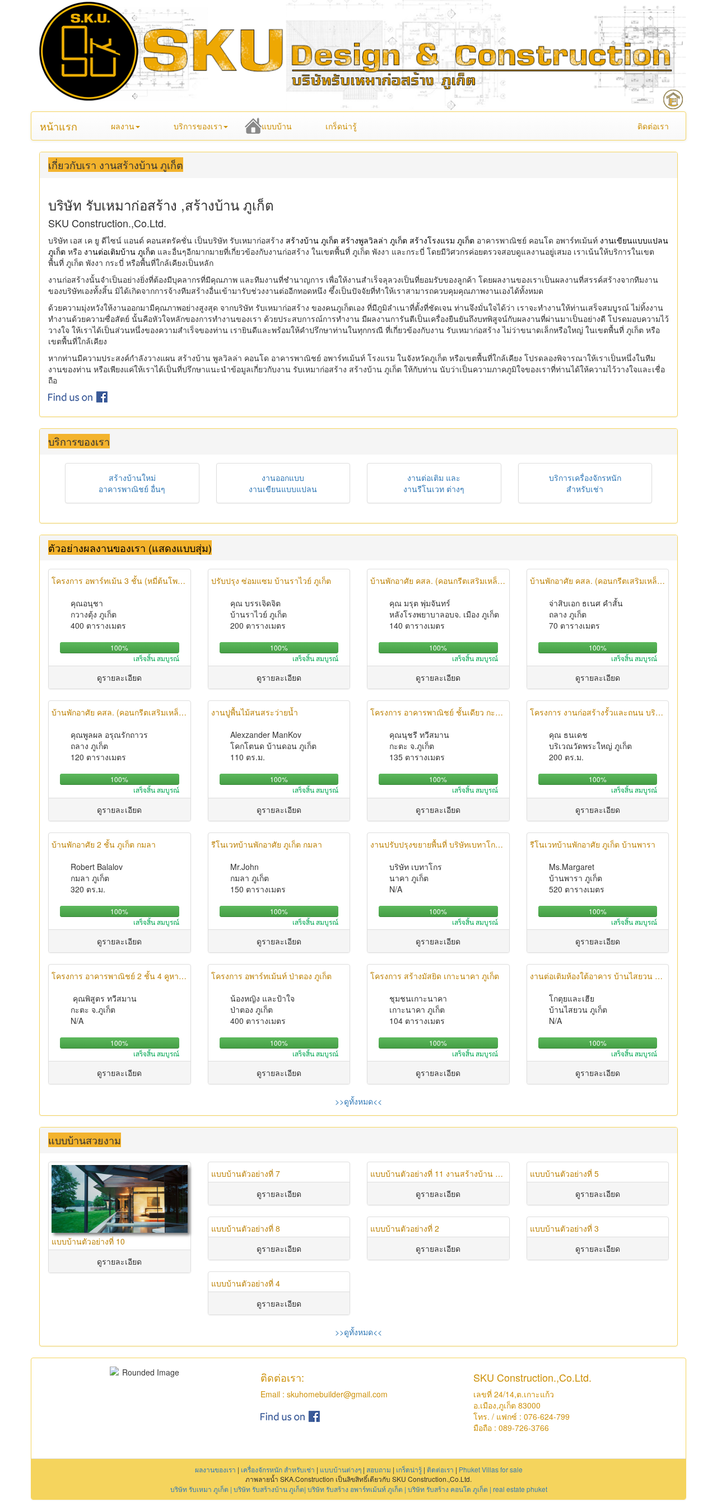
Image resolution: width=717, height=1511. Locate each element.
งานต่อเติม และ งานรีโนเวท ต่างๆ (433, 483)
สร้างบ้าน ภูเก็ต (312, 240)
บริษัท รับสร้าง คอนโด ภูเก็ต (448, 1489)
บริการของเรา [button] (198, 126)
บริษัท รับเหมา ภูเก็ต (199, 1489)
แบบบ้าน (277, 126)
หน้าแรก (58, 126)
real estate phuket (520, 1489)
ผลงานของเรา (215, 1469)
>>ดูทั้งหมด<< (358, 1101)
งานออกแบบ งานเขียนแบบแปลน (283, 483)
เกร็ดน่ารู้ (341, 126)
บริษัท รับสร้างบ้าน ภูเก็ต (269, 1489)
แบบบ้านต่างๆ (340, 1469)
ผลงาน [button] (122, 126)
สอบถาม (378, 1469)
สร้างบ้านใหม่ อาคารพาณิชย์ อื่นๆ (132, 483)
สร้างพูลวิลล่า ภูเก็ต (374, 240)
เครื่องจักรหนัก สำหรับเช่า (278, 1469)
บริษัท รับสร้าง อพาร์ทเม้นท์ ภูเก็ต (355, 1489)
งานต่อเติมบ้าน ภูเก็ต (119, 251)
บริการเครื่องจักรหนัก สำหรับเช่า (585, 483)
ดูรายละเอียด (119, 677)
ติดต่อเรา (653, 126)
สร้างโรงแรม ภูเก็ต (441, 240)
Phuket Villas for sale (491, 1469)
